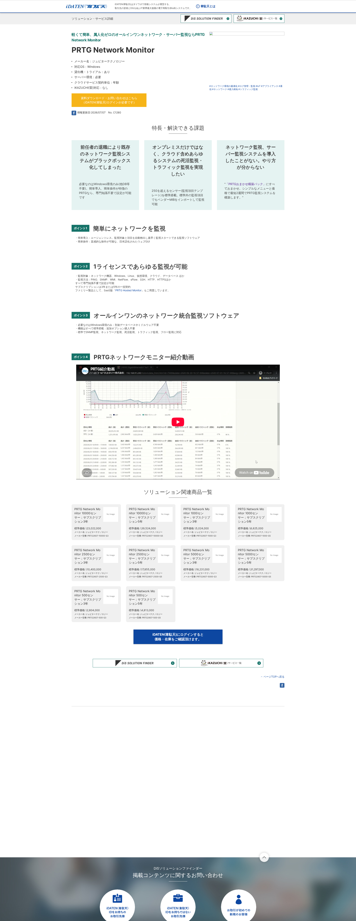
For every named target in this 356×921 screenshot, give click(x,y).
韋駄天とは (208, 6)
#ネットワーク (219, 89)
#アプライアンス (269, 86)
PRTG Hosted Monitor (128, 290)
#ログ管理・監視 (246, 86)
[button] (109, 100)
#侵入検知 (233, 89)
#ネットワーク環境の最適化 (223, 86)
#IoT (258, 86)
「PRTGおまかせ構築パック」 (245, 184)
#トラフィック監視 (248, 89)
